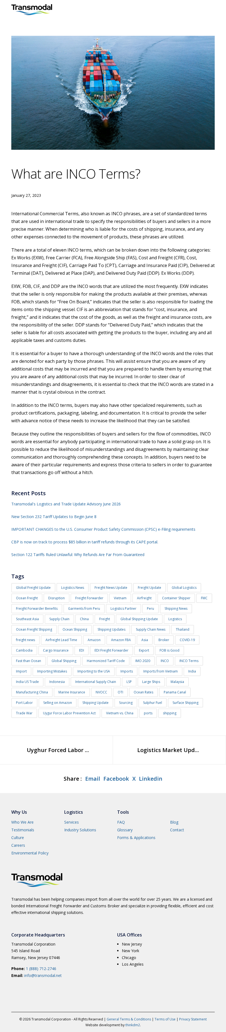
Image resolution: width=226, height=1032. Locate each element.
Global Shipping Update (139, 619)
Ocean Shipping (75, 629)
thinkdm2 (132, 1025)
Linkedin (150, 778)
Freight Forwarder (89, 598)
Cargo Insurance (56, 650)
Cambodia (24, 650)
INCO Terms (188, 660)
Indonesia (57, 681)
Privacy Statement (193, 1019)
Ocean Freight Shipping (34, 629)
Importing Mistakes (52, 671)
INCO (165, 660)
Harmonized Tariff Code (106, 660)
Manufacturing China (32, 692)
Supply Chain (59, 619)
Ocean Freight (27, 598)
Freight (104, 619)
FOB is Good (169, 650)
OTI (120, 692)
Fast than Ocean (28, 660)
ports (148, 713)
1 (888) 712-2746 (41, 968)
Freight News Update (111, 587)
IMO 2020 (142, 660)
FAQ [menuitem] (121, 822)
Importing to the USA (93, 671)
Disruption (56, 598)
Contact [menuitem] (177, 829)
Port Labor (24, 702)
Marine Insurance (71, 692)
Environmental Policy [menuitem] (30, 853)
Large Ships (151, 681)
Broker (163, 640)
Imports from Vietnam (160, 671)
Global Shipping (64, 660)
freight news (25, 640)
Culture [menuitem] (17, 837)
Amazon (94, 640)
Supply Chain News (150, 629)
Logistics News (72, 587)
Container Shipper (176, 598)
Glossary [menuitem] (125, 829)
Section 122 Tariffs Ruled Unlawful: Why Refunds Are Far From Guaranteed (77, 554)
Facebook (116, 778)
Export (144, 650)
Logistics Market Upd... (168, 750)
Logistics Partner (123, 608)
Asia (144, 640)
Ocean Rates (143, 692)
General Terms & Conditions (129, 1019)
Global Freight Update (33, 587)
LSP (129, 681)
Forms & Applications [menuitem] (136, 837)
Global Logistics (184, 587)
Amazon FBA (121, 640)
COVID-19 (187, 640)
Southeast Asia (27, 619)
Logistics (175, 619)
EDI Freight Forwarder (111, 650)
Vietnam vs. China (119, 713)
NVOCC (101, 692)
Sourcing (126, 702)
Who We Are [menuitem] (22, 822)
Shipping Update (95, 702)
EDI (81, 650)
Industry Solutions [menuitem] (80, 829)
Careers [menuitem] (18, 845)
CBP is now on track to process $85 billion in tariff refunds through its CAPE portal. (84, 541)
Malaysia (177, 681)
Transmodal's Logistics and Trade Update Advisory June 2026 (66, 504)
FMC (204, 598)
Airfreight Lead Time (61, 640)
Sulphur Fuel (152, 702)
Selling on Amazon (57, 702)
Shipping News (176, 608)
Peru (150, 608)
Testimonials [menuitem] (22, 829)
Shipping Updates (111, 629)
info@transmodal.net (43, 975)
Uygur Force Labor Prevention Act (69, 713)
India (192, 671)
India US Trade (27, 681)
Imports (126, 671)
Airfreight (144, 598)
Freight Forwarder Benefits (37, 608)
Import (21, 671)
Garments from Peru (84, 608)
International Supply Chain (95, 681)
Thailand (182, 629)
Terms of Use (165, 1019)
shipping (169, 713)
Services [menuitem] (71, 822)
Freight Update (149, 587)
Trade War (24, 713)
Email (92, 778)
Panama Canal (175, 692)
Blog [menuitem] (174, 822)
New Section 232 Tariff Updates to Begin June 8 (53, 516)
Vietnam (120, 598)
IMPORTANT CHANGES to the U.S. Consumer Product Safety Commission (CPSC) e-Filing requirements (103, 529)
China (84, 619)
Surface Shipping (185, 702)
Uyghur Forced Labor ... (58, 750)
